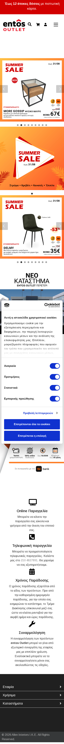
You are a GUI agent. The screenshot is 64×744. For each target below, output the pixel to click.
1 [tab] (18, 126)
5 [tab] (32, 126)
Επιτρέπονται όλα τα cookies (32, 424)
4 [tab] (28, 126)
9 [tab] (46, 126)
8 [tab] (42, 126)
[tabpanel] (32, 90)
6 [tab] (35, 126)
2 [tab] (21, 126)
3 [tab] (25, 126)
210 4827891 (29, 560)
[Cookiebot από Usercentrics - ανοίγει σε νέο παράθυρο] (45, 305)
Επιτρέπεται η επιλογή (32, 435)
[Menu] (56, 25)
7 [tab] (39, 126)
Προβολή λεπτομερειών (38, 413)
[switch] (55, 377)
